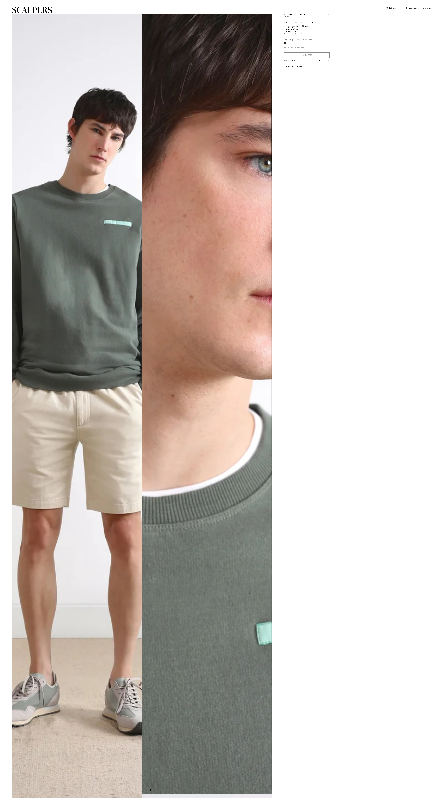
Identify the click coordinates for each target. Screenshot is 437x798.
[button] (7, 8)
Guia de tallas (290, 61)
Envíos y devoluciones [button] (293, 66)
